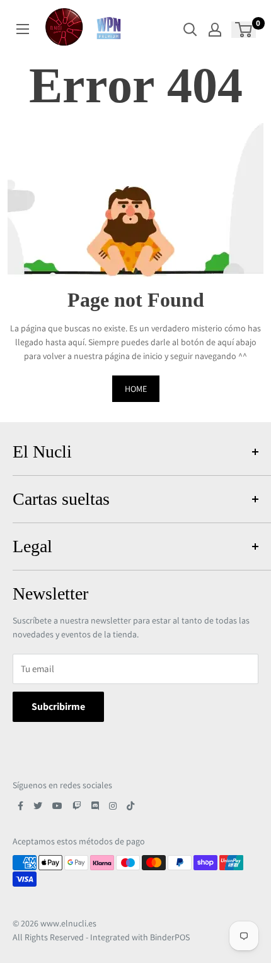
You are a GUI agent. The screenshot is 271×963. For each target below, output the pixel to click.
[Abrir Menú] (23, 29)
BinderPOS (170, 937)
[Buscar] (190, 30)
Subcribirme (58, 706)
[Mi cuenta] (215, 30)
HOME (136, 388)
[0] (244, 29)
